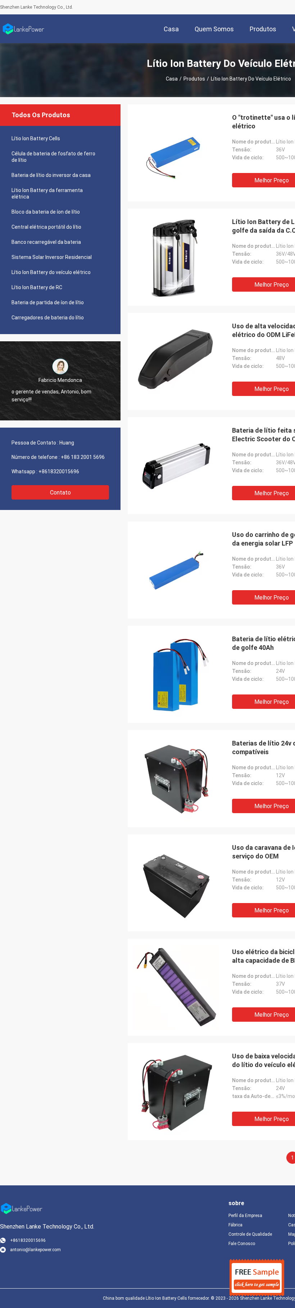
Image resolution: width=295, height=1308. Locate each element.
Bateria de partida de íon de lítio (48, 302)
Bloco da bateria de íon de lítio (46, 212)
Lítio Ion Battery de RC (37, 287)
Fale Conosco (241, 1243)
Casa (172, 79)
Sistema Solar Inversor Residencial (52, 257)
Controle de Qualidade (250, 1234)
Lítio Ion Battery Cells (36, 138)
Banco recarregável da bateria (46, 242)
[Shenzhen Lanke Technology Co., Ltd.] (23, 29)
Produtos (194, 79)
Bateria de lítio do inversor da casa (51, 175)
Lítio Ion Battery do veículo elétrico (51, 272)
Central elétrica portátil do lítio (46, 227)
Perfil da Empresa (245, 1215)
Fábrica (235, 1224)
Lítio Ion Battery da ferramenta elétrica (47, 193)
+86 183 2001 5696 (83, 457)
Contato (60, 492)
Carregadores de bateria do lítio (48, 317)
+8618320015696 (58, 471)
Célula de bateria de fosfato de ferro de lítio (53, 157)
